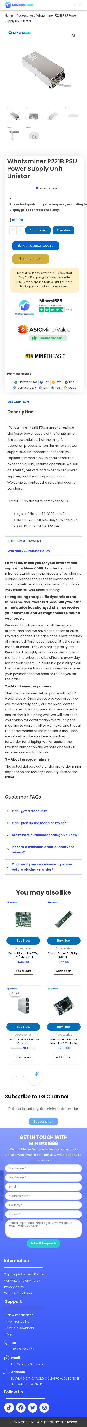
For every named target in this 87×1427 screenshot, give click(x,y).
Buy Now (63, 230)
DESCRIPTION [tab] (18, 401)
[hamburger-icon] (77, 5)
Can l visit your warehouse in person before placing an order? (42, 867)
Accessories (25, 15)
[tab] (43, 811)
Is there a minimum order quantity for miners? (43, 850)
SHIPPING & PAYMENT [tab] (24, 541)
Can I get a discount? (29, 811)
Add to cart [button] (23, 971)
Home (9, 15)
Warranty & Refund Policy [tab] (28, 551)
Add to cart (38, 230)
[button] (73, 35)
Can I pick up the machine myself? (40, 823)
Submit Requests (43, 1243)
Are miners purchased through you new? (45, 835)
